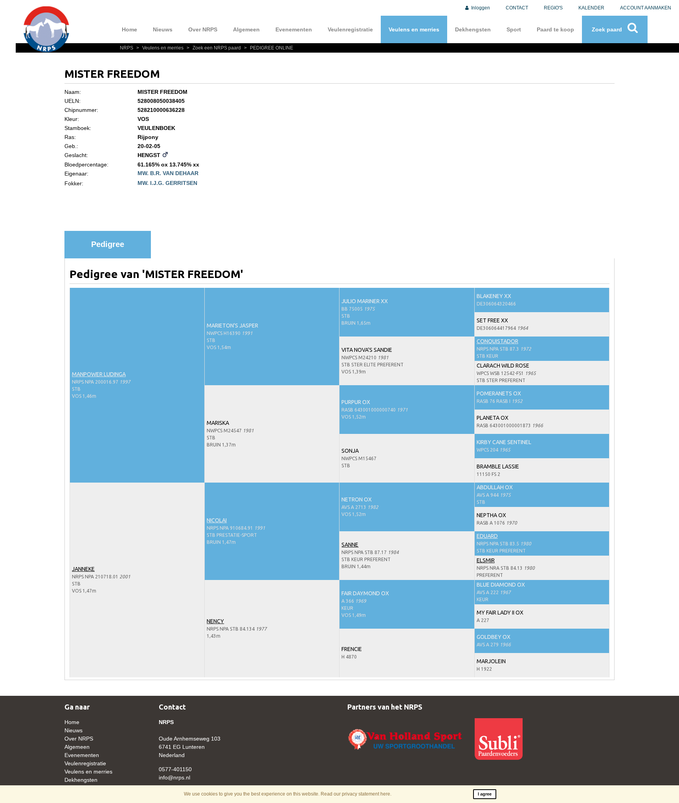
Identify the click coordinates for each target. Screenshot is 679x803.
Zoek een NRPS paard (214, 48)
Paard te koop (555, 29)
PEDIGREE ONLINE (268, 48)
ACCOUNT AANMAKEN (645, 8)
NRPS (127, 48)
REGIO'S (553, 8)
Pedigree (107, 244)
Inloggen (480, 8)
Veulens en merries (414, 29)
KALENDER (591, 8)
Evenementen (293, 29)
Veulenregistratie (350, 29)
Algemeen (246, 29)
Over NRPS (202, 29)
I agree (485, 794)
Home (129, 29)
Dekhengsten (473, 29)
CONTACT (517, 8)
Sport (513, 29)
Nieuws (163, 29)
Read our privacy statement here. (356, 794)
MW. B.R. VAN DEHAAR (168, 173)
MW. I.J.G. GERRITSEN (167, 183)
